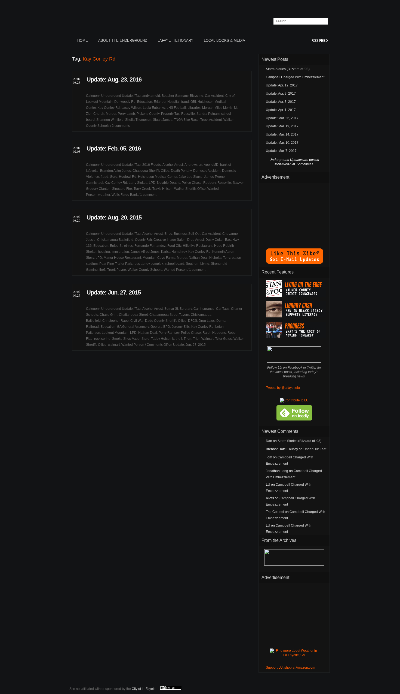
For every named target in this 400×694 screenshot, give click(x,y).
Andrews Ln (193, 165)
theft (102, 270)
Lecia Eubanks (154, 108)
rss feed (320, 41)
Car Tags (222, 309)
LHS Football (176, 108)
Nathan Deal (198, 258)
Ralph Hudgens (214, 333)
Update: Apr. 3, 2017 (281, 102)
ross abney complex (148, 264)
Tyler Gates (223, 339)
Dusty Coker (214, 240)
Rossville (188, 114)
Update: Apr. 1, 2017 (281, 110)
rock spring (102, 339)
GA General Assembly (133, 327)
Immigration (120, 252)
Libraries (194, 108)
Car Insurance (203, 309)
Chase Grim (108, 315)
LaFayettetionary (175, 40)
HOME (82, 40)
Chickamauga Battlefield (115, 240)
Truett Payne (116, 270)
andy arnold (151, 96)
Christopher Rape (115, 321)
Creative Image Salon (169, 240)
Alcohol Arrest (172, 165)
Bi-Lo (168, 234)
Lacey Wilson (131, 108)
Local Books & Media (224, 40)
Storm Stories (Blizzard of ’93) (288, 69)
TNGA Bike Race (186, 120)
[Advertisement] (294, 212)
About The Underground (122, 40)
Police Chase (192, 183)
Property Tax (170, 114)
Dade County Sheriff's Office (165, 321)
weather (104, 195)
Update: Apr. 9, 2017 (281, 93)
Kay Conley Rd (108, 108)
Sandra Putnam (208, 114)
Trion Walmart (203, 339)
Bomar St (171, 309)
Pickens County (148, 114)
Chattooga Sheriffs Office (151, 171)
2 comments (121, 126)
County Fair (143, 240)
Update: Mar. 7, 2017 (281, 151)
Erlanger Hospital (167, 102)
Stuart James (162, 120)
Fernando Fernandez (150, 246)
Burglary (186, 309)
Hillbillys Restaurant (198, 246)
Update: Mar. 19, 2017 (282, 126)
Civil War (136, 321)
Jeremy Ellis (181, 327)
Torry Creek (142, 189)
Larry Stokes (138, 183)
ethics (128, 246)
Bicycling (196, 96)
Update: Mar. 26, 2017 (282, 118)
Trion (187, 339)
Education (144, 102)
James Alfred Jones (145, 252)
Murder (111, 114)
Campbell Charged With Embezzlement (295, 77)
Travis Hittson (162, 189)
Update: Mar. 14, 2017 (282, 134)
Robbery (209, 183)
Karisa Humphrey (174, 252)
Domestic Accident (206, 171)
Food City (174, 246)
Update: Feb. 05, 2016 (114, 148)
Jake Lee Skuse (190, 177)
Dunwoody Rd (125, 102)
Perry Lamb (126, 114)
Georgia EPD (160, 327)
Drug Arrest (195, 240)
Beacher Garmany (175, 96)
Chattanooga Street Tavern (169, 315)
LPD (152, 183)
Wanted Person (175, 270)
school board (174, 264)
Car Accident (214, 96)
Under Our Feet (314, 449)
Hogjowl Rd (127, 177)
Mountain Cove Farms (159, 258)
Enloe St (116, 246)
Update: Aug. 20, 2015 (114, 217)
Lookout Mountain (115, 333)
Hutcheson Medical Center (157, 177)
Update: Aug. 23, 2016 (114, 79)
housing (104, 252)
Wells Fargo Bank (125, 195)
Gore (113, 177)
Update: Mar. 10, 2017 (282, 143)
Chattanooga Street (133, 315)
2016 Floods (151, 165)
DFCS (192, 321)
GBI (193, 102)
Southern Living (197, 264)
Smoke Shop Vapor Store (130, 339)
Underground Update (117, 96)
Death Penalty (181, 171)
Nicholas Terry (219, 258)
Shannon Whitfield (110, 120)
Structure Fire (122, 189)
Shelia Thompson (138, 120)
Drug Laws (207, 321)
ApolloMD (211, 165)
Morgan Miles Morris (217, 108)
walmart (114, 345)
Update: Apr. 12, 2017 (282, 85)
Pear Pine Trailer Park (115, 264)
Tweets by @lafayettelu (283, 388)
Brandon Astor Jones (115, 171)
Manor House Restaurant (122, 258)
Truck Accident (211, 120)
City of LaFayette (144, 689)
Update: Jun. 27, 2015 (114, 292)
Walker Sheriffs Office (190, 189)
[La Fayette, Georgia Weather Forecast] (294, 655)
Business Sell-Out (187, 234)
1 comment (148, 195)
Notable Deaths (168, 183)
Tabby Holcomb (162, 339)
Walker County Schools (145, 270)
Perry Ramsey (169, 333)
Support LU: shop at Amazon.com (290, 667)
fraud (185, 102)
